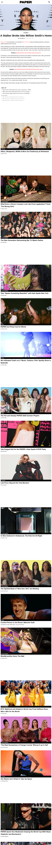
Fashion (3, 446)
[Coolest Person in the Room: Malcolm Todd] (26, 606)
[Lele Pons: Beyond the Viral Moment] (26, 467)
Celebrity (26, 32)
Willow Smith (4, 42)
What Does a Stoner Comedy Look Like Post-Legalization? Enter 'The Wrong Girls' (26, 205)
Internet (3, 480)
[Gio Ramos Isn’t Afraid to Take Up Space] (26, 763)
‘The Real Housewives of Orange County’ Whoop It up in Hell (24, 745)
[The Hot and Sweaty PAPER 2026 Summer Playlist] (26, 399)
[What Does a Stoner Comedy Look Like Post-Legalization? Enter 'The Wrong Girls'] (26, 188)
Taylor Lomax (4, 208)
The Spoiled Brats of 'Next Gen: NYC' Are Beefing (20, 589)
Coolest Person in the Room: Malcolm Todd (17, 622)
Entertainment (4, 201)
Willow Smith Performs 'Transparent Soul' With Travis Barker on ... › (14, 100)
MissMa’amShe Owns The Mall (12, 656)
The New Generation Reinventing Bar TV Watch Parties (22, 240)
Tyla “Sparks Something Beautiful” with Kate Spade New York (24, 293)
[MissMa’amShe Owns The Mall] (26, 640)
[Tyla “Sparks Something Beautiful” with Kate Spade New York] (26, 277)
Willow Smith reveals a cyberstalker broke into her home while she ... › (14, 98)
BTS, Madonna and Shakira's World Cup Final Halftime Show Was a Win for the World (24, 710)
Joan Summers (5, 590)
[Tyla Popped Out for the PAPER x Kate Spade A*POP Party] (26, 433)
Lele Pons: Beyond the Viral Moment (15, 483)
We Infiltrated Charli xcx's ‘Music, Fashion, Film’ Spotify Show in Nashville (26, 362)
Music (2, 324)
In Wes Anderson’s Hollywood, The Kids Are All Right (21, 536)
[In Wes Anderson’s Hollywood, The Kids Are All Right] (26, 520)
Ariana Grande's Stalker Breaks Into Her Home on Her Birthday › (16, 93)
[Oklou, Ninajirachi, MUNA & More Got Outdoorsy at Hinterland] (26, 135)
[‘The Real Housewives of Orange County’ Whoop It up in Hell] (26, 729)
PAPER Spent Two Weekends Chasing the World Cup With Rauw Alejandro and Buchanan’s (26, 833)
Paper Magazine (5, 836)
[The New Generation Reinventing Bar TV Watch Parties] (26, 224)
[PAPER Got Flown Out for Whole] (26, 311)
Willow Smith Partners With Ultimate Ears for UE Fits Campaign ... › (17, 91)
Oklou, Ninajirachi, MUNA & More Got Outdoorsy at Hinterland (25, 151)
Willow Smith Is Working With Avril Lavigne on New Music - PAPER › (17, 89)
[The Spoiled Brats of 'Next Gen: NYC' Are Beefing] (26, 572)
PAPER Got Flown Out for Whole (13, 327)
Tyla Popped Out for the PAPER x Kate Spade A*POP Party (23, 449)
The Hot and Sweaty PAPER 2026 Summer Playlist (20, 416)
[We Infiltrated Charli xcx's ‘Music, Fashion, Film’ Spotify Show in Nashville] (26, 344)
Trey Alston (22, 38)
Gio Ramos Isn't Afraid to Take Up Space (16, 779)
